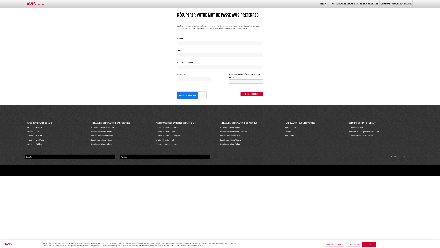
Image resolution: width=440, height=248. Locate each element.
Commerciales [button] (368, 4)
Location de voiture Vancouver (102, 127)
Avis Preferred (385, 4)
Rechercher (251, 94)
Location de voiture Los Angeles (168, 136)
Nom (179, 50)
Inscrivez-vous (397, 4)
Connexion (408, 4)
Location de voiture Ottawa (101, 140)
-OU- (220, 79)
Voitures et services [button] (354, 4)
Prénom (180, 38)
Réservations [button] (324, 4)
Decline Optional (353, 244)
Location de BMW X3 (34, 132)
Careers (288, 132)
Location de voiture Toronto (101, 132)
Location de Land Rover (35, 140)
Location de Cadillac (34, 144)
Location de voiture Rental (230, 127)
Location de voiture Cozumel (231, 136)
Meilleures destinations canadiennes (110, 123)
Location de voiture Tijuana (230, 140)
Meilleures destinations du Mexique (238, 123)
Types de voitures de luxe (39, 123)
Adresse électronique (185, 62)
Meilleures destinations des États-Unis (175, 123)
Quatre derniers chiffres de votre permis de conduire (245, 75)
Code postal (181, 74)
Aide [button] (376, 4)
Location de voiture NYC (165, 140)
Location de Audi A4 (34, 136)
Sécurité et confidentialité (363, 123)
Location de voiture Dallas (166, 132)
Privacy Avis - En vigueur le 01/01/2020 (364, 132)
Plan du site (289, 136)
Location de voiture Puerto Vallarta (233, 132)
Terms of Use (174, 246)
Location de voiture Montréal (102, 136)
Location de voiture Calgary (101, 144)
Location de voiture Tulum (230, 144)
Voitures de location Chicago (166, 144)
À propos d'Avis (291, 127)
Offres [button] (332, 4)
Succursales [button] (341, 4)
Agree (369, 244)
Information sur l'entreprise (300, 123)
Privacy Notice (138, 246)
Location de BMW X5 (34, 127)
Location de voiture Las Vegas (167, 127)
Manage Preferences (335, 244)
